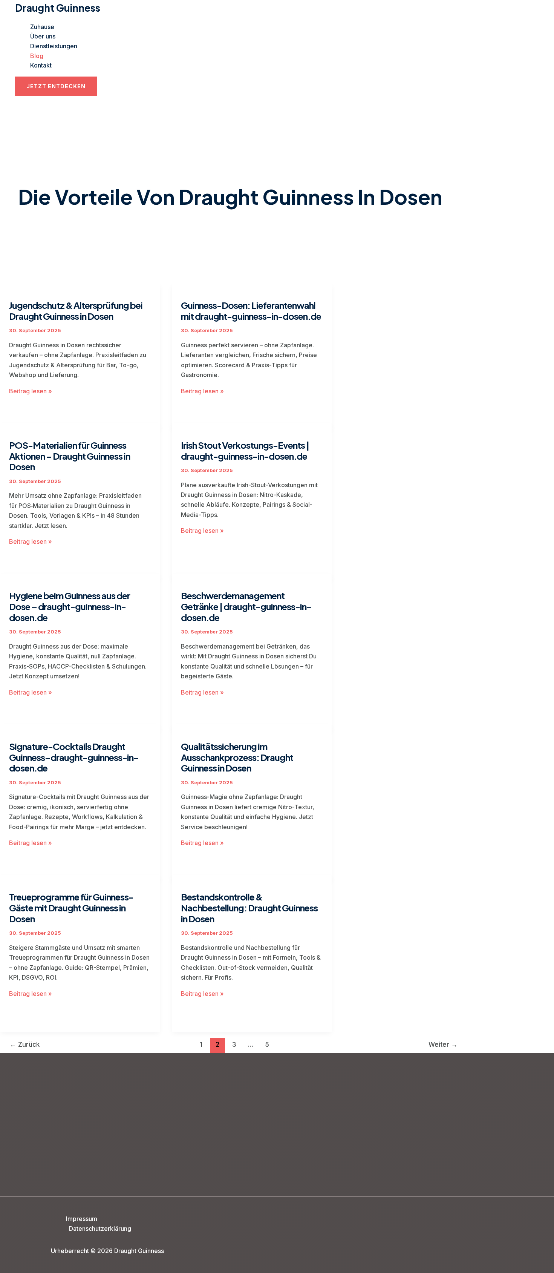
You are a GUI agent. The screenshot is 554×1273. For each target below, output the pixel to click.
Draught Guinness (57, 8)
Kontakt (41, 65)
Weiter (443, 1044)
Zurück (25, 1044)
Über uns (42, 36)
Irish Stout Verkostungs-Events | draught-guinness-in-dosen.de (245, 450)
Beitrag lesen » (30, 391)
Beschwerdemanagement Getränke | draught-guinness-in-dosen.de (246, 606)
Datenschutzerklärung (100, 1228)
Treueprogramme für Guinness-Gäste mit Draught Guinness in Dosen (71, 907)
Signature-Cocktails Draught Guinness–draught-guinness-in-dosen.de (73, 757)
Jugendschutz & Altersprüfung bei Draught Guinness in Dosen (75, 310)
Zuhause (42, 27)
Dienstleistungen (53, 46)
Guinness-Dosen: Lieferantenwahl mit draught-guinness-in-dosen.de (251, 310)
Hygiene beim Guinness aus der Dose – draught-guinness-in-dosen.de (69, 606)
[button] (56, 86)
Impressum (81, 1218)
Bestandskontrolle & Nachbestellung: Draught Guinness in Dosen (249, 907)
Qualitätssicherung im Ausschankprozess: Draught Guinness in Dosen (237, 757)
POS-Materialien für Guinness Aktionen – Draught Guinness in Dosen (69, 455)
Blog (36, 56)
